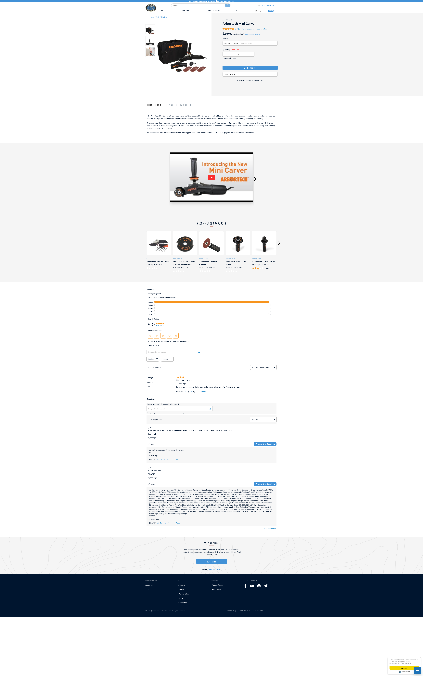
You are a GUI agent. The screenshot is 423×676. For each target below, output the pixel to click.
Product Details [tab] (154, 105)
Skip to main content (20, 7)
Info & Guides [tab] (171, 105)
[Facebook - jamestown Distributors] (245, 586)
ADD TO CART (250, 67)
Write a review (248, 29)
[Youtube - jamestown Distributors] (252, 586)
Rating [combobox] (151, 359)
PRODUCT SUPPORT (212, 10)
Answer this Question (265, 444)
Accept (404, 667)
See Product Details (252, 34)
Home (152, 17)
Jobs (147, 589)
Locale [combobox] (165, 359)
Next (255, 179)
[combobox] (266, 367)
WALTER (151, 474)
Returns (181, 589)
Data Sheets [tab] (185, 105)
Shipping (181, 585)
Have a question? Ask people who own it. (163, 404)
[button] (150, 336)
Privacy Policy (231, 611)
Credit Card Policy (245, 611)
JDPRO (238, 10)
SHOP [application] (163, 10)
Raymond (152, 434)
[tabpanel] (211, 126)
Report (203, 391)
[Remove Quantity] (228, 54)
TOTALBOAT (185, 10)
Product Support (218, 585)
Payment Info (183, 594)
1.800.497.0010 (267, 5)
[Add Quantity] (249, 54)
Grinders (164, 17)
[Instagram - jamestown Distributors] (259, 586)
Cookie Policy (258, 611)
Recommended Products (211, 223)
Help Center (211, 561)
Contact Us (182, 603)
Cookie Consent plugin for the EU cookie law (404, 671)
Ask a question (261, 29)
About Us (149, 585)
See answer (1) (270, 528)
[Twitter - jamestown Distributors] (265, 586)
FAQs (180, 598)
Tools (158, 17)
